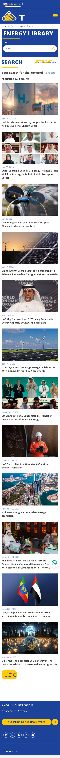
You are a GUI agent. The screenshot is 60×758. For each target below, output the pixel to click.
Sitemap (22, 710)
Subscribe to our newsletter (26, 722)
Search (30, 26)
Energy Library (17, 26)
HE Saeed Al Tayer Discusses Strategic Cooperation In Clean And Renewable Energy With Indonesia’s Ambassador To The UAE (27, 564)
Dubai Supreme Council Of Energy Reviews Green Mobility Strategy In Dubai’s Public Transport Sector (30, 174)
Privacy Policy (9, 710)
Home (4, 26)
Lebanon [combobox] (13, 4)
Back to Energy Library (47, 61)
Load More (8, 675)
